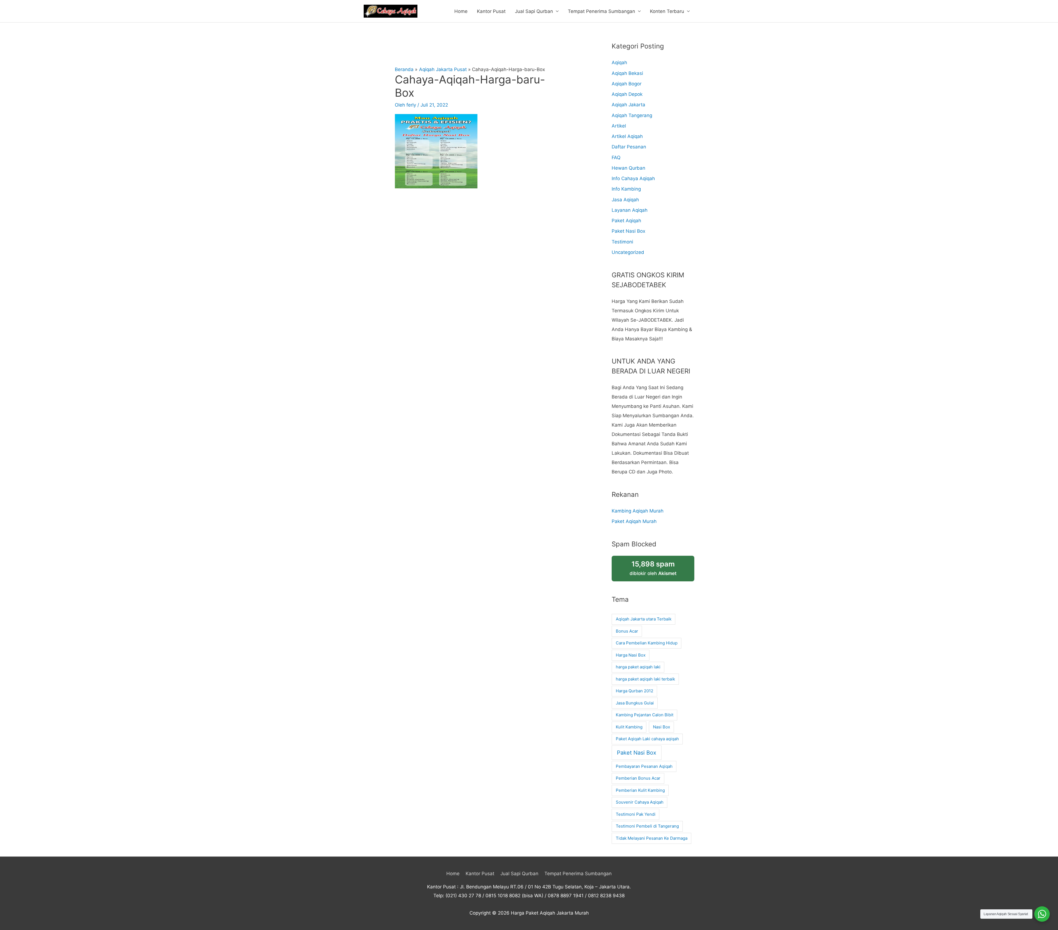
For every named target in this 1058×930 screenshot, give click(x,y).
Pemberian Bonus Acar (638, 778)
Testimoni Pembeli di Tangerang (647, 826)
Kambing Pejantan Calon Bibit (644, 714)
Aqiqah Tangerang (632, 115)
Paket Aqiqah (626, 220)
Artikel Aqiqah (627, 136)
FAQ (616, 157)
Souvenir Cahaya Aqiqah (639, 802)
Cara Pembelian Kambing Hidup (647, 643)
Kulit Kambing (629, 727)
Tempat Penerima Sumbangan (601, 11)
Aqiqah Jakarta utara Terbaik (643, 619)
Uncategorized (628, 252)
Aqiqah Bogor (626, 83)
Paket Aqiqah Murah (634, 521)
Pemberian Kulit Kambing (640, 790)
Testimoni (622, 242)
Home (461, 11)
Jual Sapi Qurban (534, 11)
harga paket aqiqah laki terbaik (645, 679)
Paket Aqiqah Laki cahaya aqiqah (647, 738)
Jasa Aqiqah (625, 199)
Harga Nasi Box (631, 655)
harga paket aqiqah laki (638, 666)
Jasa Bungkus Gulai (635, 703)
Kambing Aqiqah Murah (637, 511)
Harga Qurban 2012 (634, 690)
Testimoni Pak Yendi (635, 814)
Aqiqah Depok (627, 94)
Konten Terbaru (667, 11)
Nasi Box (661, 727)
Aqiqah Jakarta (628, 104)
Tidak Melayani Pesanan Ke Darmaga (651, 838)
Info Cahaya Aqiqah (633, 178)
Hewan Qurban (628, 168)
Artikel (619, 126)
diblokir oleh (653, 568)
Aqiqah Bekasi (627, 73)
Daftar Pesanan (629, 147)
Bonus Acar (627, 631)
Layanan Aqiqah (629, 210)
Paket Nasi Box (628, 231)
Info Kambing (626, 189)
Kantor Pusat (491, 11)
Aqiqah (619, 62)
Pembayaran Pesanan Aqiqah (644, 766)
